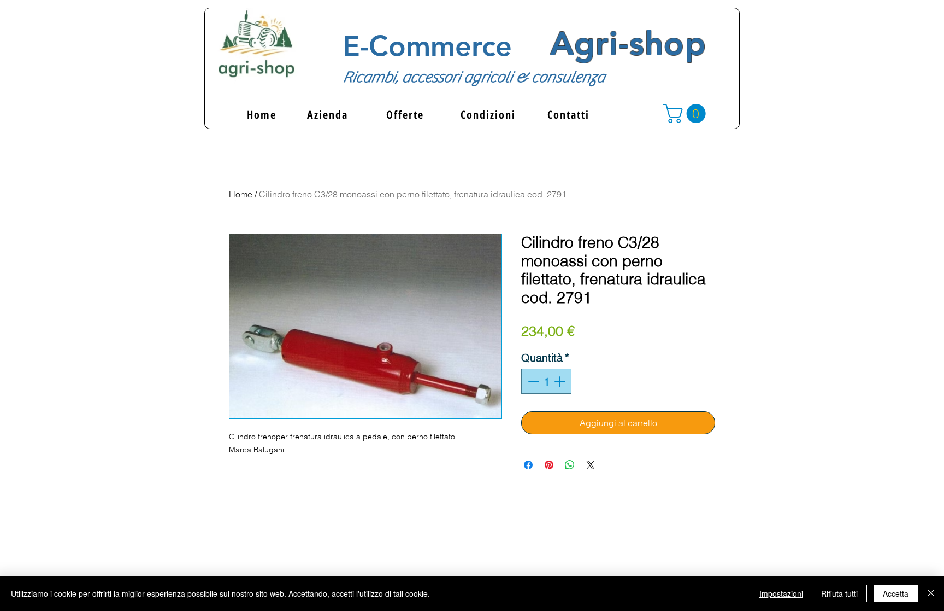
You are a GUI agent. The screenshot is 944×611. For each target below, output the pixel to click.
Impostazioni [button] (781, 593)
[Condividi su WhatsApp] (569, 465)
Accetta (895, 593)
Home (240, 194)
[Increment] (560, 381)
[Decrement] (532, 381)
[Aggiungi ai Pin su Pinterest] (549, 465)
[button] (686, 113)
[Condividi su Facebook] (528, 465)
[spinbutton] (546, 381)
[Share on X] (590, 465)
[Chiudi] (930, 593)
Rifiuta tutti (839, 593)
